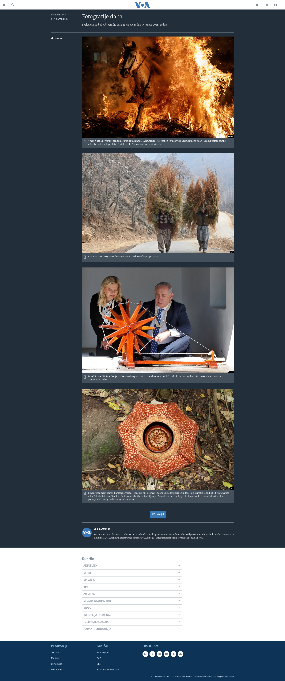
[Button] (56, 39)
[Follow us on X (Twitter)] (152, 654)
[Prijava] (180, 654)
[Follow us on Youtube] (166, 654)
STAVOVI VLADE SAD (108, 670)
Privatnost (56, 664)
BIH (99, 664)
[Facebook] (275, 5)
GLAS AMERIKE (59, 19)
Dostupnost (56, 670)
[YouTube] (257, 5)
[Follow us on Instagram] (159, 654)
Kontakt (55, 658)
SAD (99, 658)
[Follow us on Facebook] (145, 654)
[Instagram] (266, 5)
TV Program (103, 653)
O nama (55, 653)
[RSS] (173, 654)
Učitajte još (158, 514)
